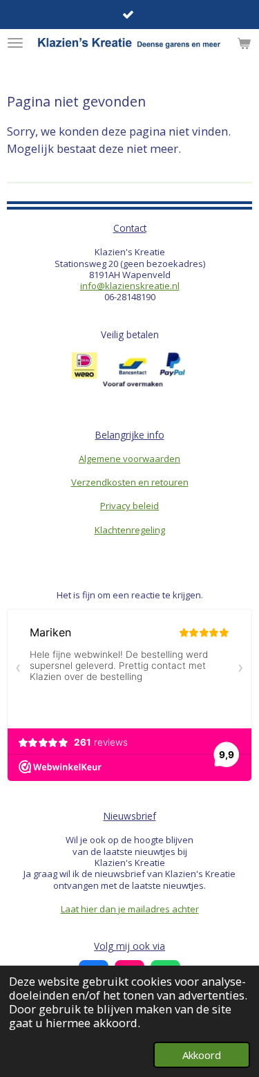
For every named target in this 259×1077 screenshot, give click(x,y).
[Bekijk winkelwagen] (244, 43)
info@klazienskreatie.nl (130, 285)
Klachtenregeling (130, 530)
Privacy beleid (129, 505)
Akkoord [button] (201, 1055)
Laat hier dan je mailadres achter (130, 909)
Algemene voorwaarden (129, 458)
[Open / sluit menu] (15, 43)
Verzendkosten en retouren (130, 482)
